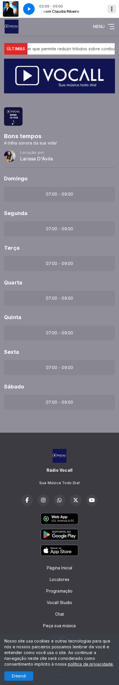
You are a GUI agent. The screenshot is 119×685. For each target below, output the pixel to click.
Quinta (12, 317)
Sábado (14, 387)
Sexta (11, 352)
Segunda (15, 213)
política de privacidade (90, 664)
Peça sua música (59, 625)
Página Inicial (59, 567)
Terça (12, 248)
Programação (59, 590)
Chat (59, 614)
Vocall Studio (59, 602)
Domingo (15, 178)
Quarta (13, 282)
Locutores (59, 579)
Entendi (19, 675)
